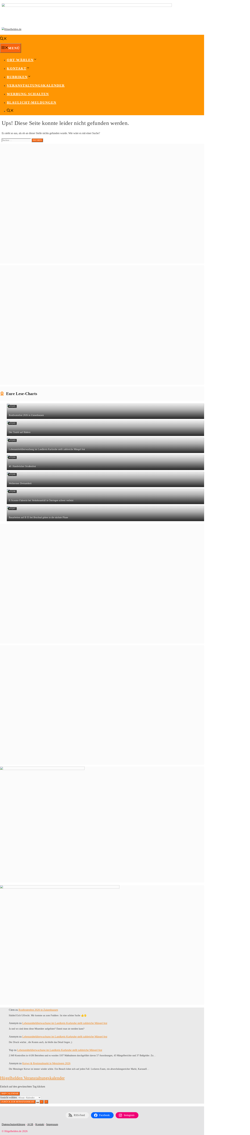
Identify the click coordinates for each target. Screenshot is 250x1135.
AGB (30, 1124)
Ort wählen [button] (20, 60)
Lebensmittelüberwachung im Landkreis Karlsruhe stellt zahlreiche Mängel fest (47, 449)
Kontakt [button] (16, 68)
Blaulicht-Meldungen (31, 102)
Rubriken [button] (17, 77)
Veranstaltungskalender (36, 85)
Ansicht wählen (9, 1097)
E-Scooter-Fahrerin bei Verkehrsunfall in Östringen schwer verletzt (41, 500)
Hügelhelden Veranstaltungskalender (32, 1078)
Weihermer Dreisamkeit (20, 483)
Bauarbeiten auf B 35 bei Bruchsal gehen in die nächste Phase (38, 517)
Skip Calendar (9, 1093)
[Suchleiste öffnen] (3, 39)
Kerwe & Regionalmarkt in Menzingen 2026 (46, 1063)
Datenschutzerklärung (13, 1124)
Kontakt (39, 1124)
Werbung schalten (28, 94)
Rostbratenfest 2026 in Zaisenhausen (26, 415)
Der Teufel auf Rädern (19, 432)
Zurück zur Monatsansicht (17, 1101)
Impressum (52, 1124)
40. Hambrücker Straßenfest (22, 466)
